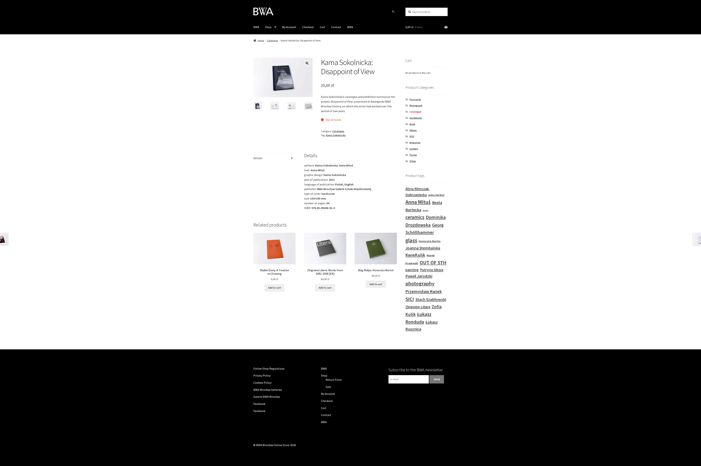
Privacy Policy (262, 375)
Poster (413, 155)
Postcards (415, 99)
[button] (307, 63)
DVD (411, 136)
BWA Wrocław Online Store (273, 445)
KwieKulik (415, 255)
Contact (336, 27)
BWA (256, 27)
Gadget (413, 148)
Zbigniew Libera (417, 306)
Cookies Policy (262, 382)
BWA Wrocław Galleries (267, 390)
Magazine (414, 142)
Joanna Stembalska (422, 247)
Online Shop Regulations (269, 368)
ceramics (414, 217)
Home (261, 40)
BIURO (425, 210)
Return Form (334, 379)
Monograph (415, 105)
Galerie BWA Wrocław (266, 396)
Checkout (308, 27)
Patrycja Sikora (431, 269)
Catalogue (272, 40)
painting (412, 269)
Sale (328, 387)
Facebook (259, 404)
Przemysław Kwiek (423, 291)
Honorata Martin (429, 241)
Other (412, 161)
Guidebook (415, 118)
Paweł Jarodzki (418, 276)
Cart (322, 27)
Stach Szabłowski (430, 299)
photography (419, 283)
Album (413, 130)
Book (412, 124)
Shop (268, 27)
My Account (289, 27)
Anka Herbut (436, 195)
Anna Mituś (418, 202)
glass (411, 240)
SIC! (409, 299)
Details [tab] (257, 158)
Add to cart (274, 287)
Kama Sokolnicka (336, 135)
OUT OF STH (433, 262)
